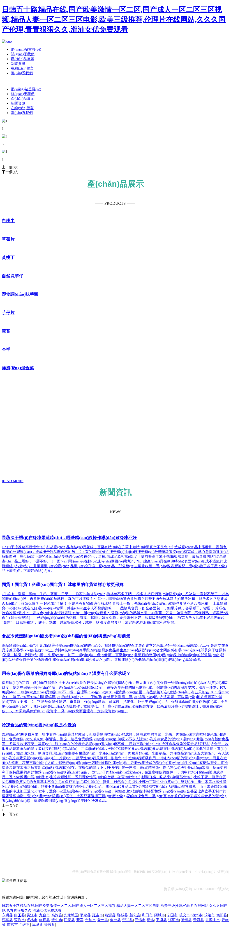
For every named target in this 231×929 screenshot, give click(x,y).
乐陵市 (209, 915)
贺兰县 (127, 920)
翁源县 (110, 915)
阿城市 (159, 915)
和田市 (147, 915)
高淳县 (56, 915)
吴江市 (32, 915)
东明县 (7, 915)
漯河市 (173, 920)
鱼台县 (115, 920)
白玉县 (19, 915)
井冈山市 (213, 920)
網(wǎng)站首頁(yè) (26, 49)
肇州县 (186, 920)
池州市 (197, 915)
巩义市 (184, 915)
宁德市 (90, 920)
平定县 (85, 915)
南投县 (44, 920)
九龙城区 (71, 915)
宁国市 (172, 915)
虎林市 (32, 920)
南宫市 (12, 925)
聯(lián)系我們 (22, 73)
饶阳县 (221, 915)
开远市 (140, 920)
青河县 (198, 920)
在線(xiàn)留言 (22, 68)
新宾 (79, 920)
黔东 (150, 920)
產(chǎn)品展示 (22, 59)
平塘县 (161, 920)
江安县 (69, 920)
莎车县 (7, 920)
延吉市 (97, 915)
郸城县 (122, 915)
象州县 (102, 920)
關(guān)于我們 (23, 54)
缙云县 (49, 925)
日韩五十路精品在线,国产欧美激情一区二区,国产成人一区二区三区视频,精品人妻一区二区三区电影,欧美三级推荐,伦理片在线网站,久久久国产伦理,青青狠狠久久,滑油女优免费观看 (114, 19)
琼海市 (19, 920)
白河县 (24, 925)
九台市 (44, 915)
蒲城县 (37, 925)
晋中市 (56, 920)
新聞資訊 (18, 63)
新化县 (134, 915)
